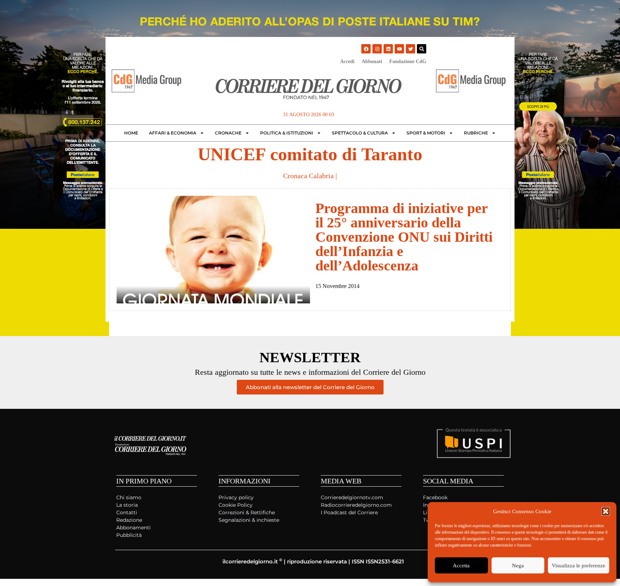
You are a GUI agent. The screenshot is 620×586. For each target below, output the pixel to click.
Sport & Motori (426, 133)
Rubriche (476, 133)
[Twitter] (410, 48)
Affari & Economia (172, 133)
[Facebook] (366, 48)
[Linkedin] (388, 48)
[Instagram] (377, 48)
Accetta (461, 565)
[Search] (421, 48)
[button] (605, 511)
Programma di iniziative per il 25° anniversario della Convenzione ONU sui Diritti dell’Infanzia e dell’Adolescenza (404, 237)
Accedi (347, 61)
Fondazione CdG (407, 61)
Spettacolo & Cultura (360, 133)
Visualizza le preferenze (578, 565)
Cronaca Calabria (308, 176)
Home (131, 133)
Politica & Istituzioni (286, 133)
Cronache (228, 133)
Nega (518, 565)
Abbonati (372, 61)
